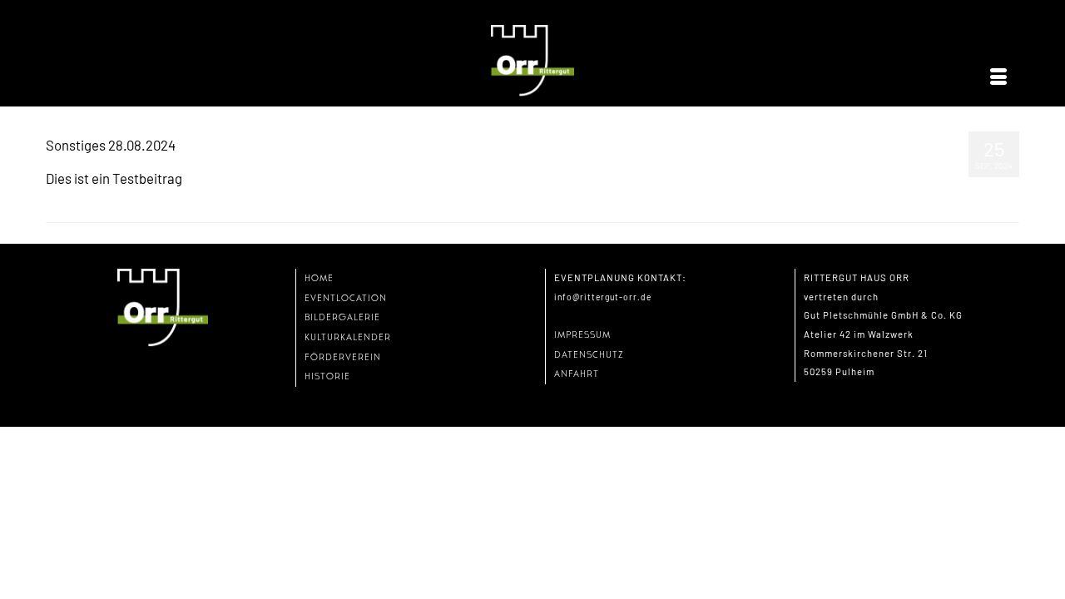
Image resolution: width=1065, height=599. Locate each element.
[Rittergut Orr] (532, 61)
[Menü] (998, 77)
